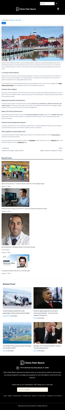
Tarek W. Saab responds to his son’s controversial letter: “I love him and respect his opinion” (46, 313)
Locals (4, 316)
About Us (34, 396)
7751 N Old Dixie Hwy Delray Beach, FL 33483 (34, 368)
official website (56, 135)
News (20, 20)
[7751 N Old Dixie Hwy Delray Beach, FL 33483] (17, 368)
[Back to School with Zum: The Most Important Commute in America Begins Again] (15, 171)
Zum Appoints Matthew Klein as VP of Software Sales (16, 270)
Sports (10, 396)
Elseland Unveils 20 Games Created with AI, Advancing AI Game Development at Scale (24, 208)
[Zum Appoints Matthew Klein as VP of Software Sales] (15, 261)
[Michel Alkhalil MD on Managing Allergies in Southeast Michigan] (15, 229)
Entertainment (17, 396)
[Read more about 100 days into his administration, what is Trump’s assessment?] (48, 332)
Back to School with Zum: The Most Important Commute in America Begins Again (23, 183)
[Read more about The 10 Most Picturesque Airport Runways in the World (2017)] (17, 332)
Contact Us (50, 396)
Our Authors (58, 396)
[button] (58, 9)
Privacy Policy (42, 396)
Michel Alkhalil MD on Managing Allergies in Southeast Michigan (18, 247)
